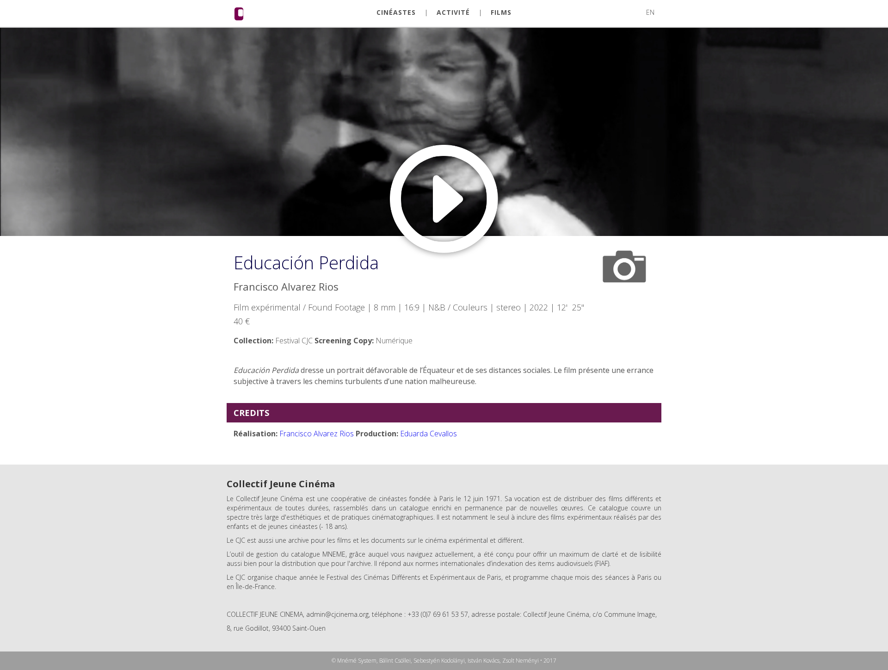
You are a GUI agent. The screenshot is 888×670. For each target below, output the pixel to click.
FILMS (501, 12)
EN (650, 12)
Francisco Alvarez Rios (316, 433)
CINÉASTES (396, 12)
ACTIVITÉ (453, 12)
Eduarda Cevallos (428, 433)
